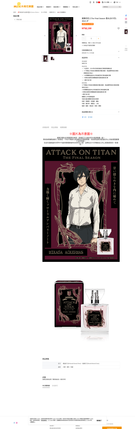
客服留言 (78, 426)
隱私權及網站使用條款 (55, 428)
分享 (85, 117)
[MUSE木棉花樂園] (23, 5)
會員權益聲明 (79, 428)
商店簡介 (52, 426)
